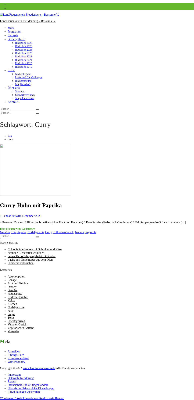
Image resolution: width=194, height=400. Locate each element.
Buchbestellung (23, 80)
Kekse (11, 300)
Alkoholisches (16, 276)
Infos (11, 70)
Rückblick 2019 (23, 66)
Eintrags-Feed (16, 354)
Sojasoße (90, 232)
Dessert (12, 286)
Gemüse (5, 232)
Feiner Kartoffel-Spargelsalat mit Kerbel (32, 256)
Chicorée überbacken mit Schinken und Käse (35, 249)
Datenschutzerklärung (21, 378)
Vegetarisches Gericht (21, 327)
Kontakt (13, 102)
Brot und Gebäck (18, 283)
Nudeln (79, 232)
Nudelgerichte (35, 232)
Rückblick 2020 (23, 63)
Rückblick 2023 (23, 53)
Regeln (12, 381)
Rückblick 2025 (23, 46)
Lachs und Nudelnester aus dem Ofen (30, 259)
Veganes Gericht (17, 324)
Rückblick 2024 (23, 49)
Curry (48, 232)
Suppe (11, 314)
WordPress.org (16, 361)
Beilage (12, 280)
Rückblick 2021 (23, 60)
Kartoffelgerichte (18, 297)
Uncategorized (16, 321)
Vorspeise (13, 331)
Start (11, 27)
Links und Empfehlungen (28, 77)
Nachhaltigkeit (23, 74)
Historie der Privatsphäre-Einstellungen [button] (31, 388)
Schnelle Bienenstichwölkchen (26, 252)
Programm (14, 31)
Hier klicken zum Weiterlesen (17, 228)
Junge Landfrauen (24, 98)
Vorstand (19, 91)
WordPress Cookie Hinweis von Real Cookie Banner (32, 398)
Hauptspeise (18, 232)
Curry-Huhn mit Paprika (31, 205)
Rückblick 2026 (23, 42)
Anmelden (14, 351)
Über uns (14, 88)
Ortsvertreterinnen (25, 95)
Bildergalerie (16, 39)
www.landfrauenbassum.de (39, 368)
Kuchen (12, 304)
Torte (11, 317)
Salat (10, 310)
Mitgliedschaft (23, 84)
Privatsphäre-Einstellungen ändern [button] (28, 385)
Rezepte (13, 35)
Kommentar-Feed (18, 358)
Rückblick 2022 (23, 56)
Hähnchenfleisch (63, 232)
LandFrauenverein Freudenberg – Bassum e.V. (28, 21)
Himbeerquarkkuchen (21, 263)
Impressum (14, 374)
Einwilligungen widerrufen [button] (24, 391)
